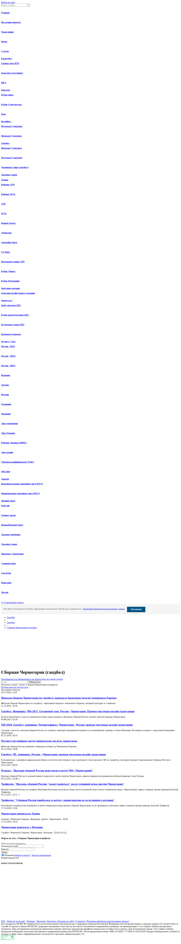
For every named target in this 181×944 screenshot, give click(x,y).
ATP (3, 204)
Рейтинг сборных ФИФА (14, 443)
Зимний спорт (8, 501)
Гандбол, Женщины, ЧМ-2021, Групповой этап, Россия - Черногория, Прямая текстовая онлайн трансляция (67, 711)
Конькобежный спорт (12, 525)
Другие (4, 592)
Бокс (3, 114)
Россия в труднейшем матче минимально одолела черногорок (39, 740)
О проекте (80, 921)
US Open (5, 252)
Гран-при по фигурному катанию (18, 293)
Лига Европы (8, 433)
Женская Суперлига (11, 136)
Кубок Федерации (10, 281)
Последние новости (11, 22)
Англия (5, 385)
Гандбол (5, 143)
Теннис (4, 180)
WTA (4, 213)
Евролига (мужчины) (12, 73)
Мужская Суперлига (11, 126)
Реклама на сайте (66, 921)
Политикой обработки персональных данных (104, 609)
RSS (3, 921)
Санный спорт (8, 563)
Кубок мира (7, 95)
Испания (5, 375)
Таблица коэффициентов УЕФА (17, 462)
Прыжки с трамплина (12, 554)
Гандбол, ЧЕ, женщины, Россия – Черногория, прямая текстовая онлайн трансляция (53, 754)
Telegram (30, 921)
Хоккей (5, 479)
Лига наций (7, 452)
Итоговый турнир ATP (13, 262)
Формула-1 (6, 300)
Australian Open (9, 242)
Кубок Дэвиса (8, 271)
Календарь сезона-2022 (12, 324)
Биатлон (5, 90)
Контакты (52, 921)
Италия (5, 394)
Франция (6, 414)
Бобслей (5, 505)
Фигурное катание (10, 288)
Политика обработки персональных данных (107, 921)
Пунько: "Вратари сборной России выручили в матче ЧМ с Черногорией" (47, 770)
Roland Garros (8, 223)
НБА (3, 82)
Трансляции (7, 32)
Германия (6, 404)
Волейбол (6, 121)
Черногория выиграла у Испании (22, 827)
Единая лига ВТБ (10, 63)
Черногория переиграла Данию (20, 813)
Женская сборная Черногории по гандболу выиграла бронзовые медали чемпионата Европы (59, 697)
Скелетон (6, 573)
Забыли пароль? (22, 855)
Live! (13, 341)
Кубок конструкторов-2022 (15, 315)
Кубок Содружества (11, 104)
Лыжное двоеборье (11, 534)
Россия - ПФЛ (8, 365)
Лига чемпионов (9, 423)
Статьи (5, 51)
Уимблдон (6, 233)
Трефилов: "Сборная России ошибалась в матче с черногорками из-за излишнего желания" (58, 800)
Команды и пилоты (11, 334)
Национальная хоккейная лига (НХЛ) (20, 493)
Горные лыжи (8, 515)
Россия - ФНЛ (8, 356)
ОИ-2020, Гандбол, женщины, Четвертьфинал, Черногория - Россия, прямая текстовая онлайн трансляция (67, 724)
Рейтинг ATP (8, 184)
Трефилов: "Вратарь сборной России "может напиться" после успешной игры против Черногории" (62, 784)
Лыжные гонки (9, 175)
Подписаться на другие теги (14, 687)
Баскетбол (6, 58)
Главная (5, 12)
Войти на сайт (8, 2)
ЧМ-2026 (5, 471)
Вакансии (41, 921)
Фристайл (6, 583)
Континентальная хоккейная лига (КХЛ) (22, 484)
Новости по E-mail (16, 921)
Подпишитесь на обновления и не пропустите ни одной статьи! (32, 679)
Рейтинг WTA (8, 194)
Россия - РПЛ (8, 346)
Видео (4, 41)
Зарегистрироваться (41, 855)
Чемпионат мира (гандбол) (14, 167)
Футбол (5, 341)
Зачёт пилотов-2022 (11, 305)
